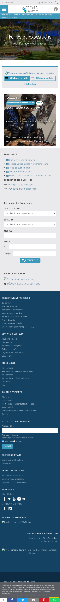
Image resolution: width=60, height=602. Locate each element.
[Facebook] (12, 600)
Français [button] (46, 3)
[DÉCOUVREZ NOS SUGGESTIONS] (18, 279)
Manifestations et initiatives (30, 43)
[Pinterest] (44, 600)
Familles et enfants (10, 306)
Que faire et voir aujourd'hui (22, 160)
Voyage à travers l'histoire (22, 188)
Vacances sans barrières (12, 313)
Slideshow (31, 84)
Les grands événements (20, 171)
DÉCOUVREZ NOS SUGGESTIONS (23, 283)
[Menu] (4, 9)
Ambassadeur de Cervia (12, 475)
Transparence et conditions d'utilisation (19, 411)
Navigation (7, 3)
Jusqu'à (7, 254)
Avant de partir (8, 320)
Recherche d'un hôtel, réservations (43, 538)
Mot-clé (8, 231)
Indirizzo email (8, 426)
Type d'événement (12, 209)
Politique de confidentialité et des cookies (19, 404)
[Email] (33, 600)
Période (7, 242)
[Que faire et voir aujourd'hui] (7, 164)
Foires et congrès (9, 349)
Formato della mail (18, 436)
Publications (7, 368)
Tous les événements (19, 167)
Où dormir (6, 303)
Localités (8, 220)
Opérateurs (7, 342)
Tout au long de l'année (12, 323)
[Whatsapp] (54, 600)
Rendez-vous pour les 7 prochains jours (28, 164)
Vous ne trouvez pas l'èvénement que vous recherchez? (31, 73)
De (5, 246)
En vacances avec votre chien (15, 316)
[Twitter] (22, 600)
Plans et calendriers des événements (17, 371)
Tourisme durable (9, 339)
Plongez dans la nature (20, 184)
